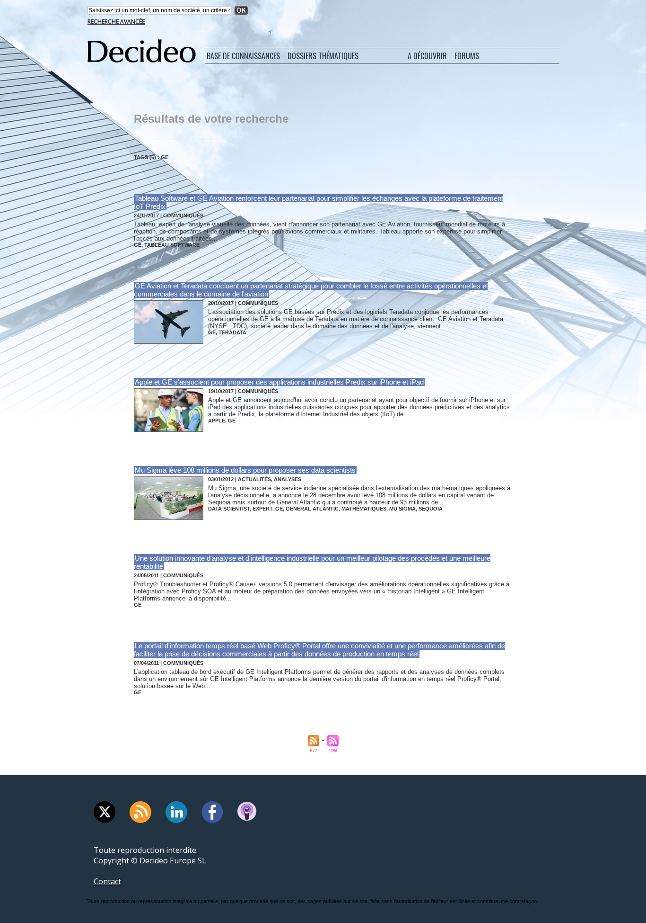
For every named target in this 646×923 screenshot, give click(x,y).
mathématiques (363, 508)
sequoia (431, 508)
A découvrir (427, 56)
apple (216, 420)
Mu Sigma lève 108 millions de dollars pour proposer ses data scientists (245, 470)
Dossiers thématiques (323, 56)
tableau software (172, 245)
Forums (466, 56)
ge (137, 245)
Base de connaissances (243, 56)
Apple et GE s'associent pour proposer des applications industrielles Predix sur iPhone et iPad (279, 382)
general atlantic (312, 508)
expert (262, 508)
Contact (107, 881)
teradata (232, 332)
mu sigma (402, 508)
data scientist (229, 508)
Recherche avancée (116, 22)
